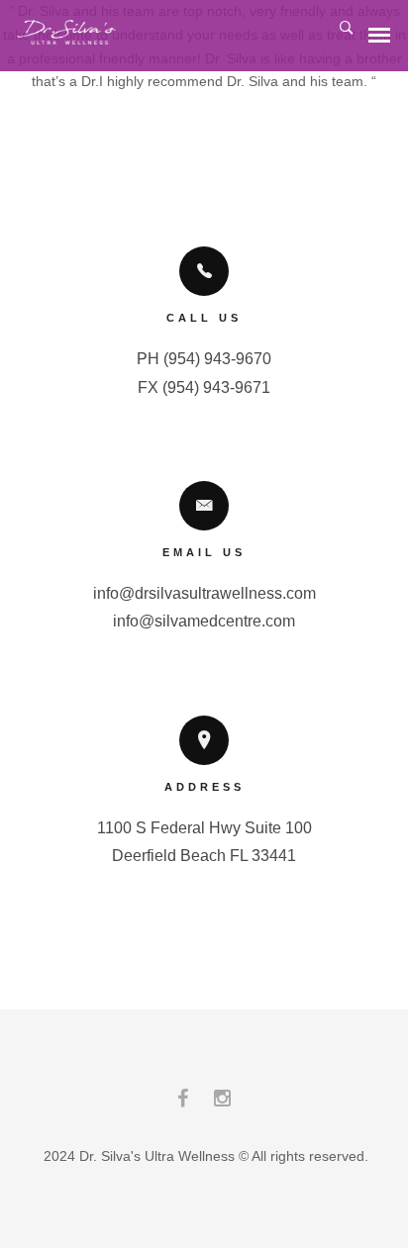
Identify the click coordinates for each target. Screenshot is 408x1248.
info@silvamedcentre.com (204, 621)
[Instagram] (222, 1103)
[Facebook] (182, 1103)
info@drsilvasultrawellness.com (204, 593)
